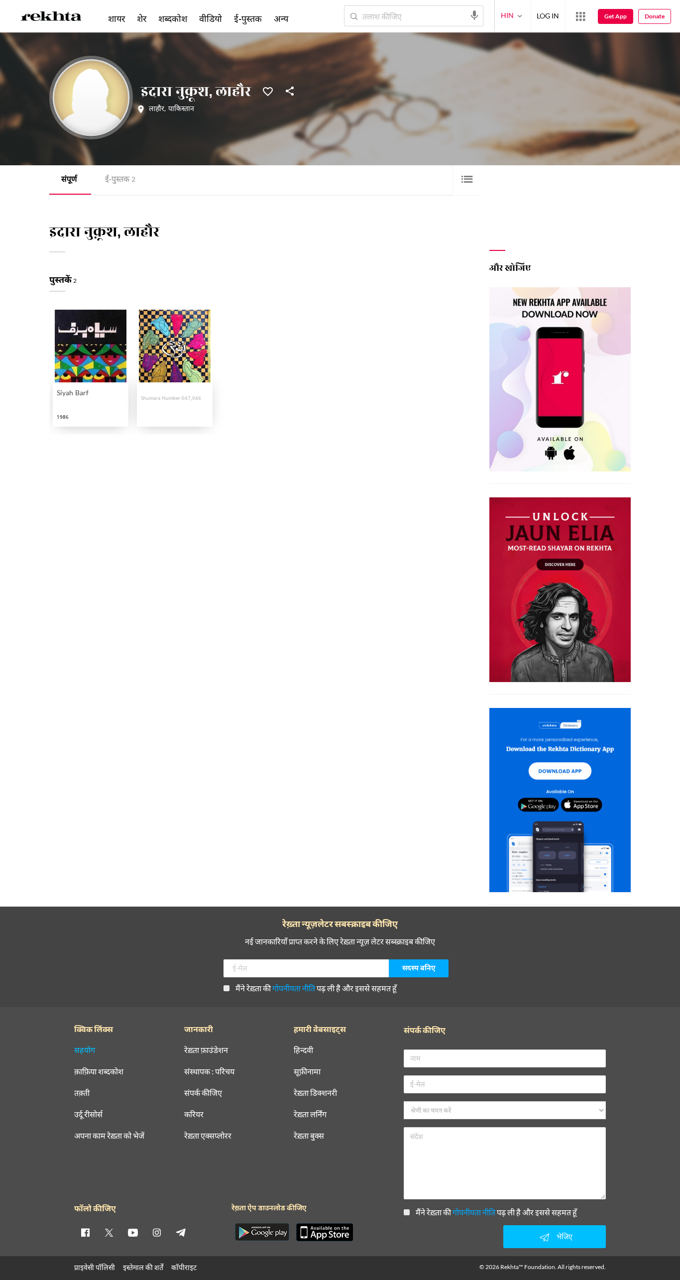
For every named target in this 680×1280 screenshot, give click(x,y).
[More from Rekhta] (580, 16)
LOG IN (548, 15)
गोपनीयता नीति (293, 988)
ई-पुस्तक (120, 180)
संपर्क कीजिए (203, 1093)
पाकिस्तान (181, 109)
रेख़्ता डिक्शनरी (315, 1093)
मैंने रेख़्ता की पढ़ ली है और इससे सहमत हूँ (316, 988)
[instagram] (157, 1232)
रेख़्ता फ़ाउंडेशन (206, 1050)
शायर (116, 18)
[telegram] (181, 1232)
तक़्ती (82, 1093)
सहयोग (84, 1050)
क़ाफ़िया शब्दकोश (98, 1071)
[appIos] (324, 1232)
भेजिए (564, 1236)
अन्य (281, 18)
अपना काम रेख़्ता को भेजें (109, 1136)
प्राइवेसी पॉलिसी (94, 1267)
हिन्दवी (303, 1050)
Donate (655, 16)
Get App (615, 16)
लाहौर (156, 109)
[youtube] (133, 1232)
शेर (141, 18)
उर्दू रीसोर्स (88, 1114)
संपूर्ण (69, 180)
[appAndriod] (261, 1232)
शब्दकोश (172, 18)
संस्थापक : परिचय (209, 1071)
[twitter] (109, 1232)
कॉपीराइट (184, 1267)
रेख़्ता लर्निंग (310, 1114)
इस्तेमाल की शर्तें (143, 1267)
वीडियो (210, 18)
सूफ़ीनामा (307, 1071)
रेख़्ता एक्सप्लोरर (207, 1136)
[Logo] (51, 18)
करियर (194, 1114)
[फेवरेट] (268, 91)
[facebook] (85, 1232)
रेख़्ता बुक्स (309, 1136)
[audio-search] (474, 15)
